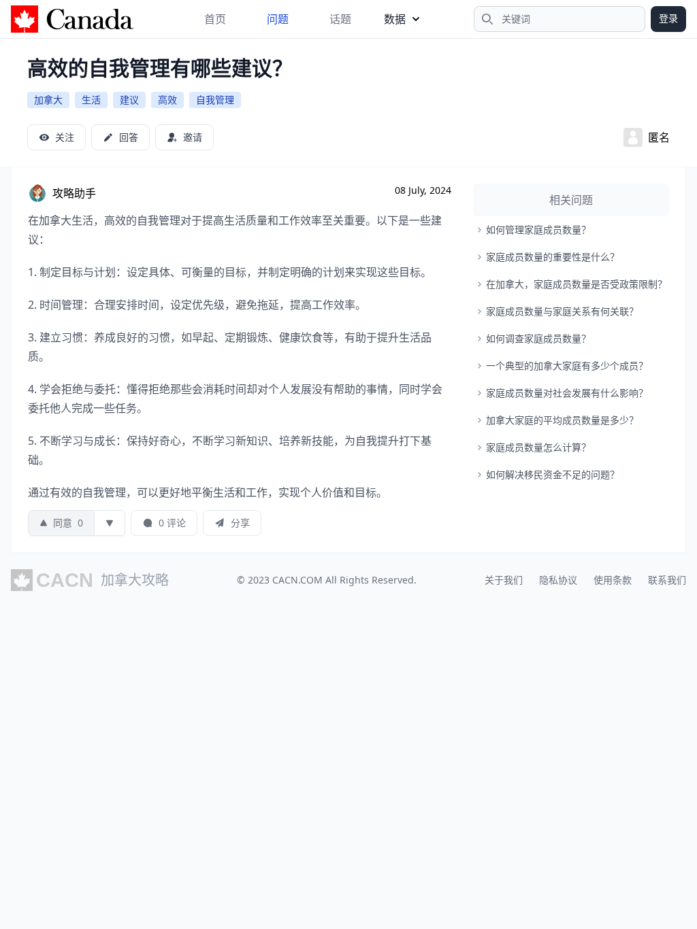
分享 (240, 522)
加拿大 (48, 99)
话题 (340, 19)
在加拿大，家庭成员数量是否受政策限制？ (576, 283)
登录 (668, 18)
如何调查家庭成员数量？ (538, 338)
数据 (395, 19)
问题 (278, 19)
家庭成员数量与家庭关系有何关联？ (562, 311)
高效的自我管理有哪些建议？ (160, 68)
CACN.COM (297, 579)
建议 (129, 99)
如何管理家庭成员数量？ (538, 229)
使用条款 (613, 579)
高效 (167, 99)
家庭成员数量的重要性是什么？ (552, 256)
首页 (215, 19)
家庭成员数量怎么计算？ (538, 447)
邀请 (192, 137)
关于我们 (504, 579)
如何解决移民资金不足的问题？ (552, 474)
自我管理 (215, 99)
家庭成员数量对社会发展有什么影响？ (567, 392)
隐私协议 (558, 579)
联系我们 (667, 579)
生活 (91, 99)
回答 (128, 137)
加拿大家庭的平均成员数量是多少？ (562, 419)
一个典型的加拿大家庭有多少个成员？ (567, 365)
